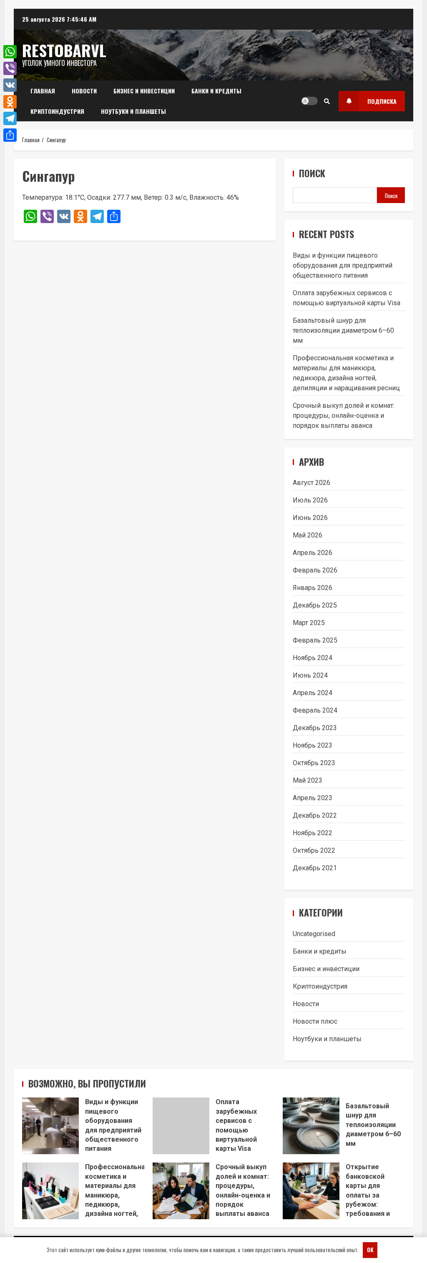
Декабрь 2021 (315, 868)
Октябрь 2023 (314, 763)
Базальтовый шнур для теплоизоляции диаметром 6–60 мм (343, 330)
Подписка (382, 101)
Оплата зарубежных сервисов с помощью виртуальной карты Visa (181, 1125)
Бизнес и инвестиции (144, 90)
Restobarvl (64, 50)
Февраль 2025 (315, 640)
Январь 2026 (312, 588)
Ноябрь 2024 (312, 658)
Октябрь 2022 (314, 850)
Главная (42, 90)
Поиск (312, 173)
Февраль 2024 (315, 710)
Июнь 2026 (310, 518)
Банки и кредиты (216, 90)
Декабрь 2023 (315, 728)
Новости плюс (315, 1021)
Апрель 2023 (312, 798)
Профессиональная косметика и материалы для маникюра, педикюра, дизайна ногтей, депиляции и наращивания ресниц (50, 1191)
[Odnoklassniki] (10, 101)
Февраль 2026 (315, 570)
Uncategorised (314, 934)
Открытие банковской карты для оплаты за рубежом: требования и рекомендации (311, 1191)
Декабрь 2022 (315, 815)
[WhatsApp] (10, 51)
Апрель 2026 (312, 553)
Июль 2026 (310, 500)
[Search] (327, 101)
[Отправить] (10, 135)
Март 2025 (309, 623)
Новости (84, 90)
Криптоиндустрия (57, 111)
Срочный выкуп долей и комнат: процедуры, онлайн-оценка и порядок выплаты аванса (343, 415)
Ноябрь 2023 (312, 745)
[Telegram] (10, 118)
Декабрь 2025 (315, 605)
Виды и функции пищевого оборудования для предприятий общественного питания (342, 265)
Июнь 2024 (310, 675)
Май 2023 (307, 780)
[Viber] (10, 68)
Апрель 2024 (312, 693)
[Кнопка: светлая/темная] (309, 101)
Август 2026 (311, 483)
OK (370, 1249)
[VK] (10, 85)
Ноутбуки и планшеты (133, 111)
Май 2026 (307, 535)
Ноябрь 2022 (312, 833)
